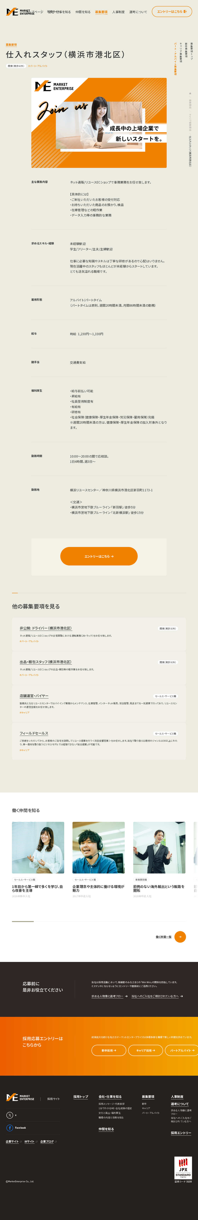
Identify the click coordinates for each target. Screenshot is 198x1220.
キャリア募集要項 (181, 52)
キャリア (25, 712)
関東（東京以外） (16, 65)
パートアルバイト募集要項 (176, 59)
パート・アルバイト (39, 65)
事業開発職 (141, 879)
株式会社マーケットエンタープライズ (20, 1097)
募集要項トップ (191, 51)
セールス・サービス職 (165, 696)
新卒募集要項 (186, 50)
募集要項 (190, 104)
